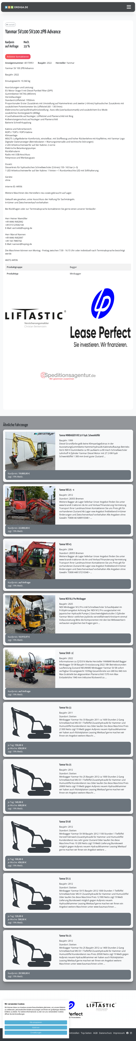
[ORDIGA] (18, 7)
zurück (11, 24)
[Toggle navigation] (129, 7)
